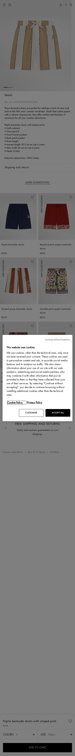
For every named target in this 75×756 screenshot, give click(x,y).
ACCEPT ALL (58, 413)
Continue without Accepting (57, 339)
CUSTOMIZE (31, 413)
